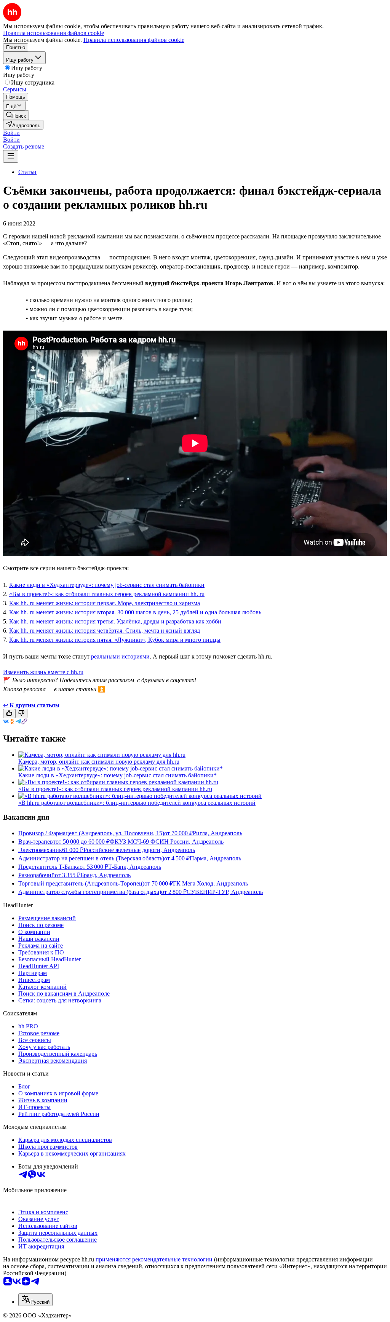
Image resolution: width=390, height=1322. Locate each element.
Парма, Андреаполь (215, 858)
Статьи (27, 172)
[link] (16, 115)
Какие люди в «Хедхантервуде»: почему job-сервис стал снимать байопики (107, 585)
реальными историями (120, 656)
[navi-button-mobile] (10, 156)
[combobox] (35, 1299)
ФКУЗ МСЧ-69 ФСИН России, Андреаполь (167, 841)
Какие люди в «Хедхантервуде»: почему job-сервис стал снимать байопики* (117, 775)
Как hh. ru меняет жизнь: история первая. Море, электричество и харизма (104, 603)
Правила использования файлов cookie (133, 40)
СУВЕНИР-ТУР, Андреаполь (225, 892)
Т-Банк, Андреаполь (134, 866)
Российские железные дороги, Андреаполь (139, 850)
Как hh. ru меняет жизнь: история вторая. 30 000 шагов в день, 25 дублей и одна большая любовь (135, 612)
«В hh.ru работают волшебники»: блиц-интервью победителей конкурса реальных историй (137, 802)
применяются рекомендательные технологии (154, 1259)
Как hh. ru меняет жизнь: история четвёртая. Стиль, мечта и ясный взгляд (104, 630)
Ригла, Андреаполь (217, 833)
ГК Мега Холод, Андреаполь (210, 883)
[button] (11, 132)
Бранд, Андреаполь (105, 875)
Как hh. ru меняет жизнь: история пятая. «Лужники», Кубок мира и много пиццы (115, 639)
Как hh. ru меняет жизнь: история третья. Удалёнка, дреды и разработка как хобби (115, 621)
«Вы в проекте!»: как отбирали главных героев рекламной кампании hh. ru (107, 594)
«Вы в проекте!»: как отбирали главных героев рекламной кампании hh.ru (115, 789)
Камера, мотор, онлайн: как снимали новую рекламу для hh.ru (98, 761)
